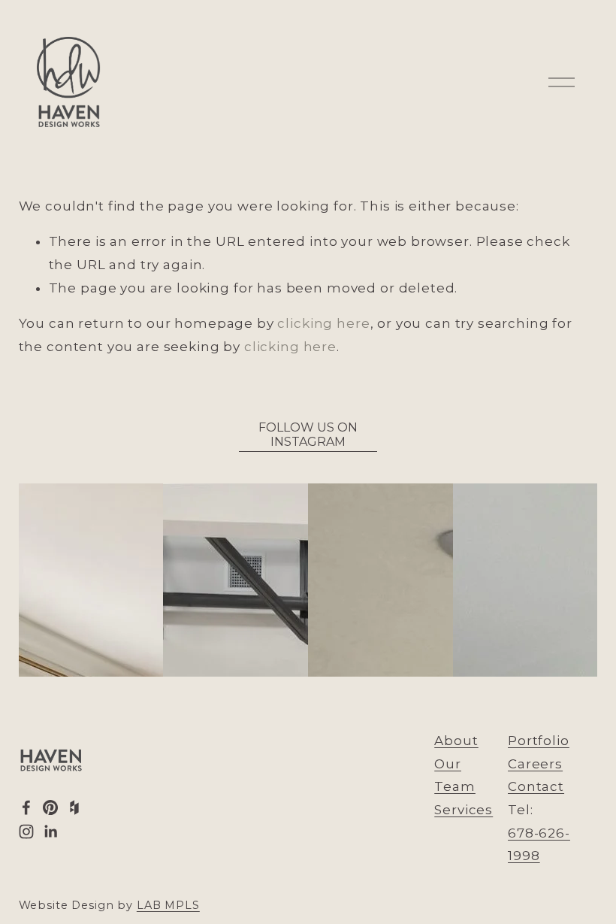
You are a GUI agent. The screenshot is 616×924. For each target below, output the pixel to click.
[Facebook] (26, 807)
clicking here (323, 323)
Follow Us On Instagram (308, 434)
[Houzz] (74, 807)
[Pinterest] (50, 807)
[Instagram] (26, 831)
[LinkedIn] (50, 831)
